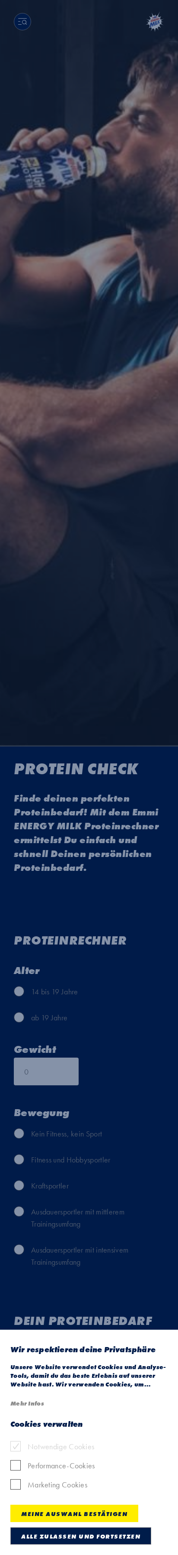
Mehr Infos (27, 1403)
